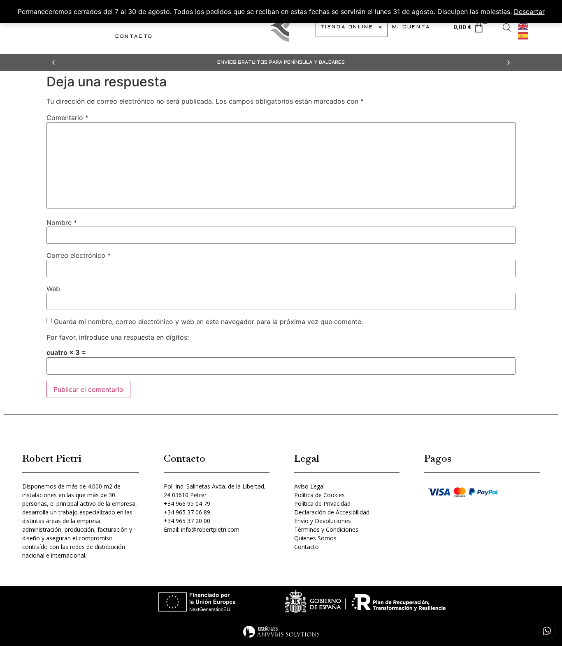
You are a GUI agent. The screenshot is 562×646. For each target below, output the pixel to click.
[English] (523, 25)
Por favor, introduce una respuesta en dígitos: (117, 337)
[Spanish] (523, 35)
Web (53, 288)
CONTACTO (134, 36)
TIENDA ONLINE (347, 27)
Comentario (67, 117)
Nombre (61, 222)
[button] (53, 62)
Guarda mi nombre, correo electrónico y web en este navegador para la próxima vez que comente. (208, 321)
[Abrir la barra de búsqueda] (507, 27)
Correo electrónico (78, 255)
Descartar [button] (529, 11)
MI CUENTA (411, 27)
